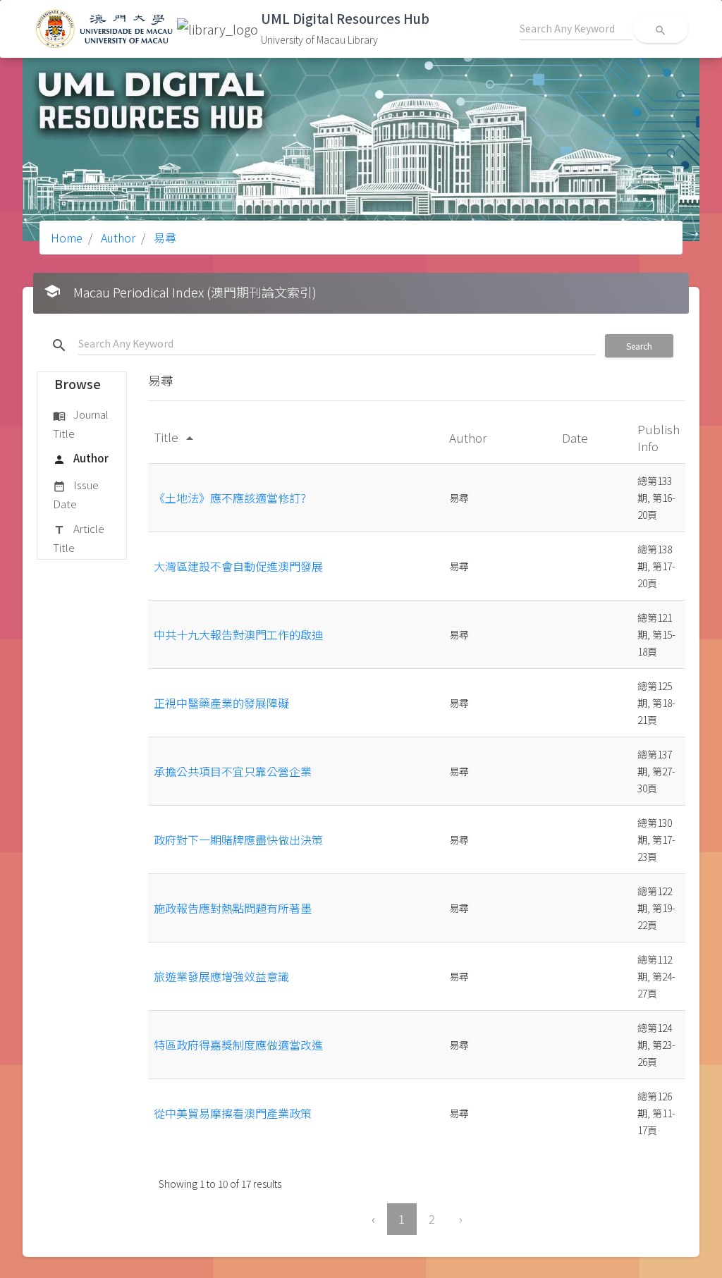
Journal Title (81, 423)
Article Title (78, 537)
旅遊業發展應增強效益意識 (221, 976)
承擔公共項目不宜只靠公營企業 (233, 771)
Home (66, 237)
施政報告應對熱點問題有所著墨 (233, 907)
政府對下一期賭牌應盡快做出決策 (238, 839)
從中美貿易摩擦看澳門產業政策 (233, 1113)
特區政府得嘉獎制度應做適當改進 (238, 1044)
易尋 (163, 237)
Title (176, 437)
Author (116, 237)
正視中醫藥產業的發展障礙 (221, 702)
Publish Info (658, 437)
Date (576, 437)
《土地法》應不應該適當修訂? (230, 497)
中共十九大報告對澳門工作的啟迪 (238, 634)
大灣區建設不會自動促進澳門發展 (238, 566)
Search (639, 346)
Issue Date (76, 494)
